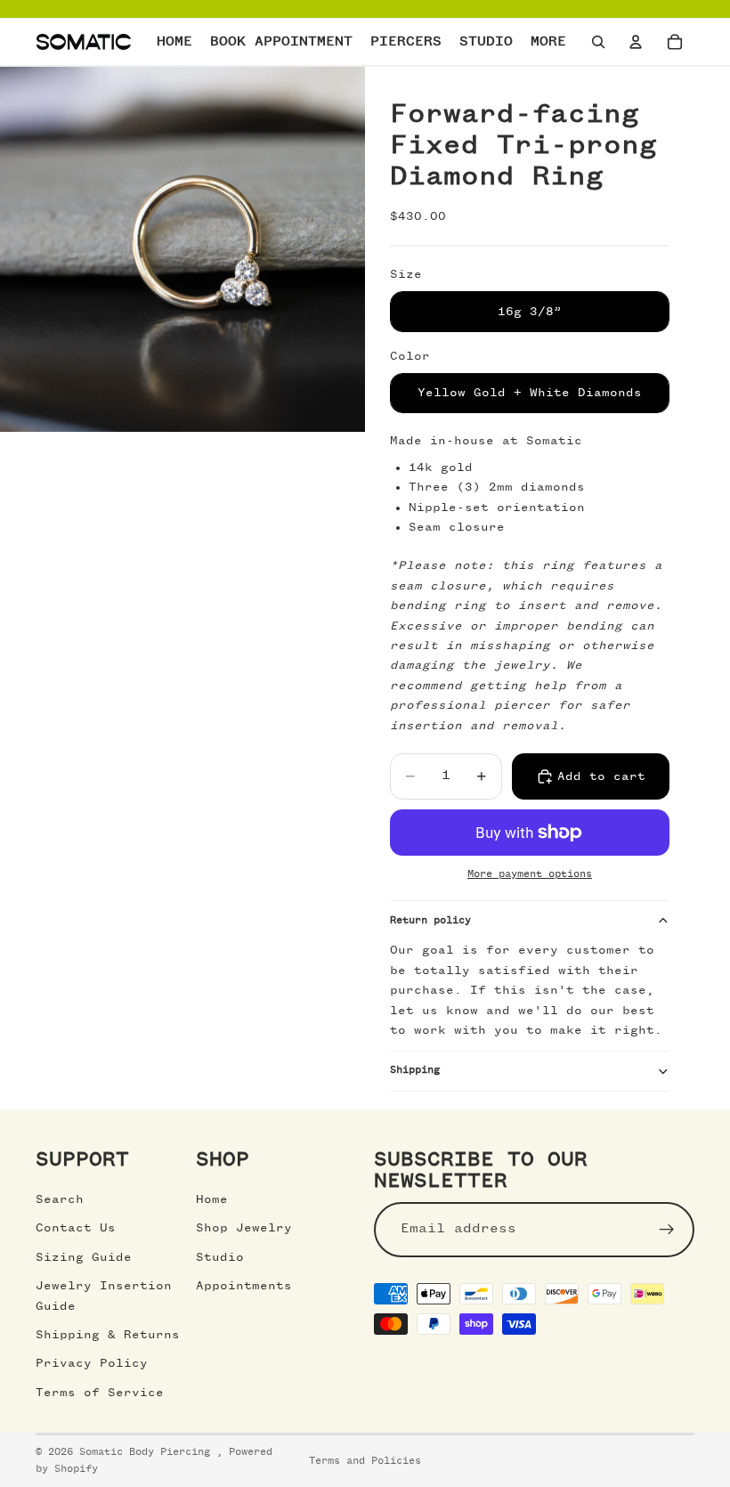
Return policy (430, 920)
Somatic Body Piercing (147, 1452)
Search (60, 1199)
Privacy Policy (92, 1363)
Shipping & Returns (108, 1335)
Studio (220, 1257)
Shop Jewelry (244, 1228)
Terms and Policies (365, 1461)
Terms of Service (100, 1392)
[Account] (635, 41)
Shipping (415, 1070)
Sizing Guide (84, 1257)
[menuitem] (548, 41)
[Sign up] (666, 1229)
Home (212, 1199)
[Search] (598, 41)
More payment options (529, 874)
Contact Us (76, 1228)
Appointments (244, 1286)
